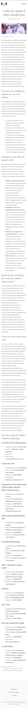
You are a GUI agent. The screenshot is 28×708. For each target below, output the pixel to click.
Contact (14, 695)
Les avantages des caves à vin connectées (13, 670)
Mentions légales (14, 692)
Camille (18, 19)
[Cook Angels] (4, 4)
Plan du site (14, 689)
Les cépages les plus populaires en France (13, 668)
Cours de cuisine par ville (9, 666)
